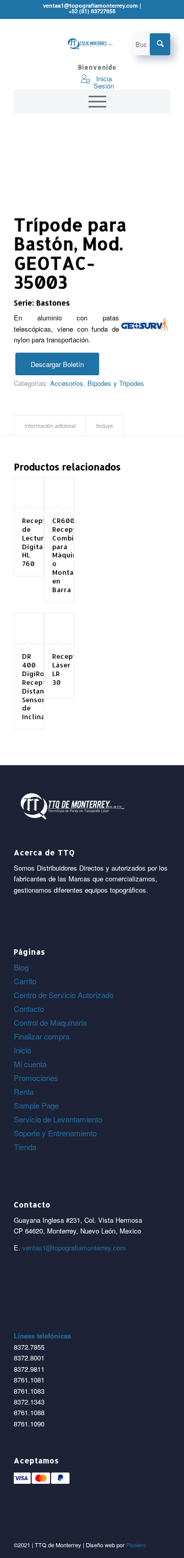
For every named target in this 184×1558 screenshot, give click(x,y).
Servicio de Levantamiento (58, 1119)
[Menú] (92, 101)
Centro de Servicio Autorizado (63, 994)
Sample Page (36, 1105)
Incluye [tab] (104, 425)
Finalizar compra (42, 1036)
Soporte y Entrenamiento (55, 1133)
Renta (24, 1091)
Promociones (36, 1077)
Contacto (29, 1008)
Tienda (25, 1146)
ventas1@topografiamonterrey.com (74, 1247)
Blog (21, 967)
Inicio (22, 1050)
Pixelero (136, 1545)
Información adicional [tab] (50, 425)
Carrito (25, 981)
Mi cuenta (30, 1063)
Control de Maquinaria (50, 1022)
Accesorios (66, 383)
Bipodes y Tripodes (115, 383)
